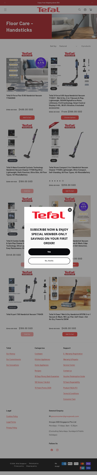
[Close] (70, 210)
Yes (49, 252)
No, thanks (49, 261)
